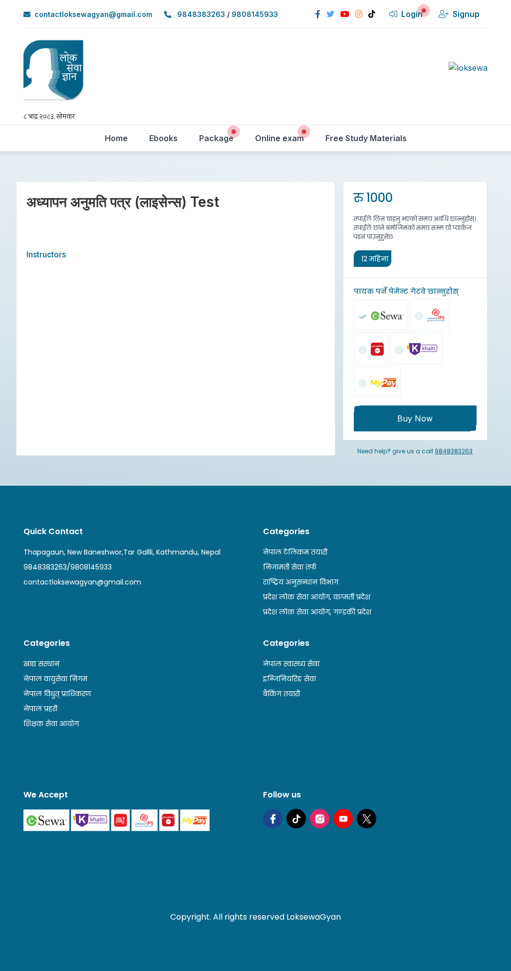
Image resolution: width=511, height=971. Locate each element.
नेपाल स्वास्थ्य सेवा (291, 664)
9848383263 (201, 14)
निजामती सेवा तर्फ (289, 567)
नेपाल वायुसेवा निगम (55, 679)
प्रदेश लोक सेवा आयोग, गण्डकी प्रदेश (317, 612)
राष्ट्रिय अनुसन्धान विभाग (300, 582)
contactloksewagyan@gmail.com (93, 14)
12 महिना (374, 259)
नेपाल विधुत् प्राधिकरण (57, 694)
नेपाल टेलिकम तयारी (295, 552)
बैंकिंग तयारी (281, 694)
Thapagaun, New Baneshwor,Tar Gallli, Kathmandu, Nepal (122, 552)
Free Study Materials (369, 138)
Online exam (283, 138)
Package (220, 138)
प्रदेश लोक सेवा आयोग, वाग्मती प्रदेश (316, 597)
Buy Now (415, 418)
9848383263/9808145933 (67, 567)
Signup (466, 14)
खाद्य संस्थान (41, 664)
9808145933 (255, 14)
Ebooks (167, 138)
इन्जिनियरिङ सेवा (289, 679)
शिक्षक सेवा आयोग (51, 724)
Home (120, 138)
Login (412, 14)
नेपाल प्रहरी (40, 709)
